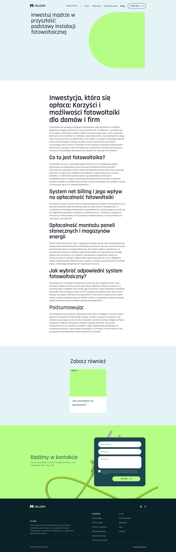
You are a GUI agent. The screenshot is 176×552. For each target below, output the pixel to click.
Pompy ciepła (97, 523)
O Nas (121, 514)
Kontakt (135, 6)
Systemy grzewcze (99, 527)
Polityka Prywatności (139, 547)
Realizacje (96, 6)
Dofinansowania (111, 6)
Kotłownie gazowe (99, 531)
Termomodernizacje (99, 540)
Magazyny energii (99, 536)
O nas (86, 6)
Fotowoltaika (97, 518)
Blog (123, 6)
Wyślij (125, 479)
